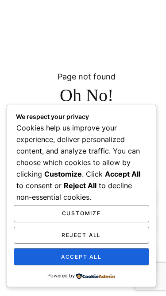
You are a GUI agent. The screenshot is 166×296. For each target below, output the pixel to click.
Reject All (81, 235)
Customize (81, 213)
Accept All (81, 256)
